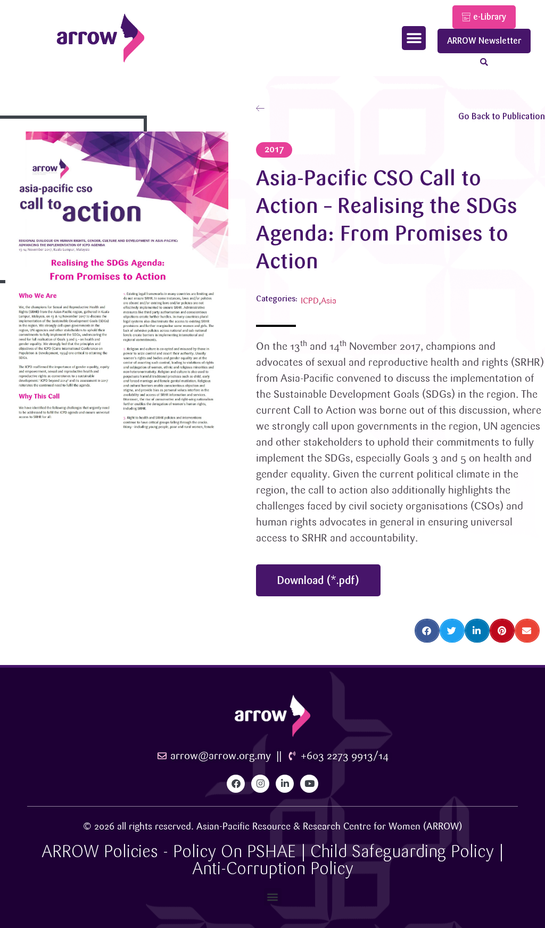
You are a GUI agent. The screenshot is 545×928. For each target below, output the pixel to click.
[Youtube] (309, 784)
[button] (414, 38)
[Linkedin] (285, 784)
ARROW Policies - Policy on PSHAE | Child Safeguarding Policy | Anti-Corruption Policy (272, 860)
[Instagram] (260, 784)
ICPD (310, 301)
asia (328, 301)
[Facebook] (236, 784)
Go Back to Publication (501, 116)
